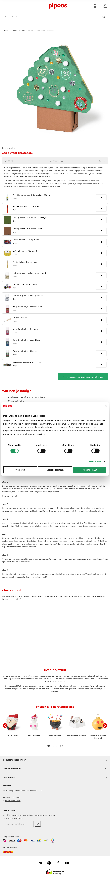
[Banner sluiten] (106, 406)
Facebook (59, 863)
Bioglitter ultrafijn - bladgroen (26, 351)
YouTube (68, 863)
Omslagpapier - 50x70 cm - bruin (27, 228)
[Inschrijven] (38, 824)
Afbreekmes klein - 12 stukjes (26, 206)
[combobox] (55, 17)
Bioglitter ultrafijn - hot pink (25, 329)
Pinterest (50, 863)
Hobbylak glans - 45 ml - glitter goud (29, 273)
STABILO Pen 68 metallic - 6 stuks (28, 362)
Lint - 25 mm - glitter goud (25, 251)
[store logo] (57, 6)
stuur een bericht (12, 800)
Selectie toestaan (55, 470)
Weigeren (20, 470)
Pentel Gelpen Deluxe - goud (25, 262)
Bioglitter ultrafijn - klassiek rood (27, 306)
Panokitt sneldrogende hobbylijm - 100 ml (31, 195)
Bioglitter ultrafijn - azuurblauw (27, 340)
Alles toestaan (90, 470)
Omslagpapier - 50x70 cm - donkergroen (31, 217)
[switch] (41, 451)
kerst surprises (27, 30)
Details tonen (94, 461)
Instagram (41, 863)
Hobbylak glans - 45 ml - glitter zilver (29, 295)
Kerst (15, 30)
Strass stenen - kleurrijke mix (26, 239)
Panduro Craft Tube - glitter (25, 284)
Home (6, 30)
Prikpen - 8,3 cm (20, 317)
